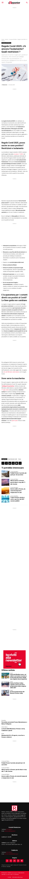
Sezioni (6, 39)
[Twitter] (6, 463)
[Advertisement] (14, 22)
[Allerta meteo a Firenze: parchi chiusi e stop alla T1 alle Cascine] (5, 482)
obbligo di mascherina (8, 386)
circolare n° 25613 (18, 154)
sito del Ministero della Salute (11, 372)
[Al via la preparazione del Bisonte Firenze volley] (5, 693)
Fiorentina (3, 720)
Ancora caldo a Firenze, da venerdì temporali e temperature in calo (17, 490)
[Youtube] (21, 860)
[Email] (20, 463)
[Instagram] (10, 860)
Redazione (4, 84)
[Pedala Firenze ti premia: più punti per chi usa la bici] (5, 473)
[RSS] (14, 860)
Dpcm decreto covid (12, 459)
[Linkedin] (9, 463)
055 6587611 (9, 829)
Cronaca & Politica (13, 39)
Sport (11, 673)
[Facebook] (2, 463)
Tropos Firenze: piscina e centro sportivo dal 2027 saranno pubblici (17, 499)
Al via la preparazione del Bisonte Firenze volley (17, 692)
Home (2, 39)
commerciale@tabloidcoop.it (11, 854)
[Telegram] (16, 463)
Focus (19, 459)
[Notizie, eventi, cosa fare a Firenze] (14, 2)
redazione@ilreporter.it (9, 831)
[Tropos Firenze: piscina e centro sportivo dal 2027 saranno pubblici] (5, 499)
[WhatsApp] (13, 463)
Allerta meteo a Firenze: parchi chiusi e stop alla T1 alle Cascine (17, 482)
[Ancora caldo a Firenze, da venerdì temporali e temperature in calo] (5, 490)
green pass (15, 420)
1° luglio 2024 (5, 390)
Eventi (2, 733)
